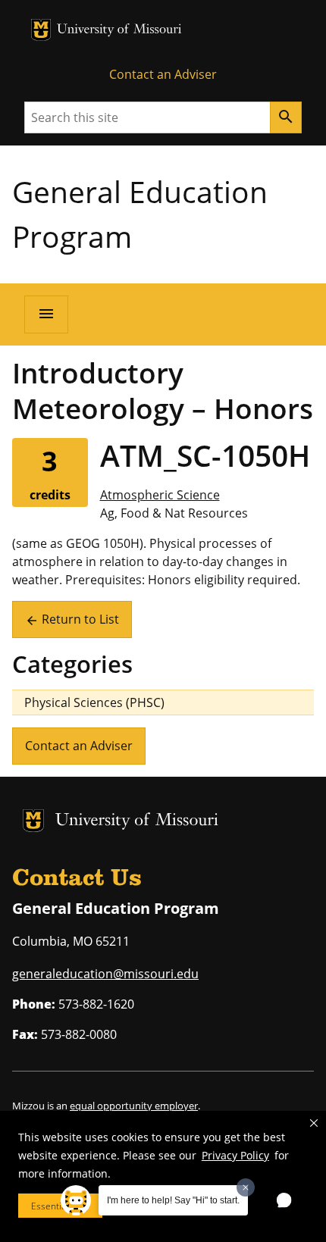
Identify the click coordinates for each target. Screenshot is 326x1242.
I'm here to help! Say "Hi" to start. (173, 1200)
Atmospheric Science (160, 494)
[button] (314, 1123)
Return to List (72, 619)
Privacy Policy (235, 1155)
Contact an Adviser (163, 74)
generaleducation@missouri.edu (105, 973)
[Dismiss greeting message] (246, 1187)
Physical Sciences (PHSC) (94, 702)
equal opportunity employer (134, 1105)
